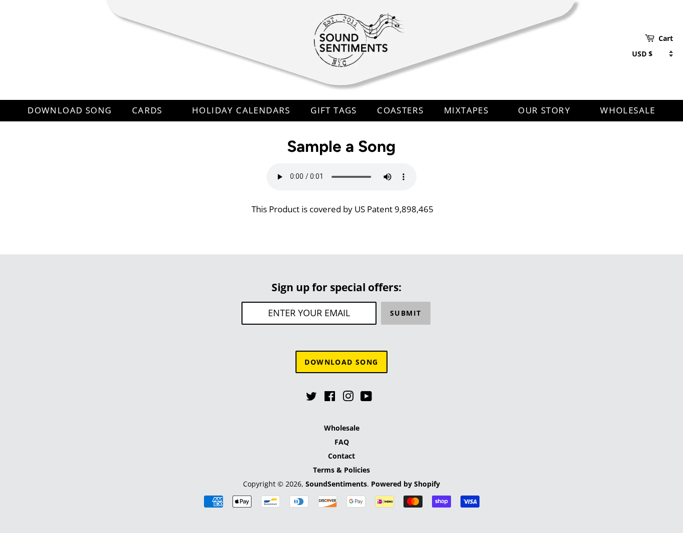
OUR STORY (545, 110)
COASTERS (400, 110)
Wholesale (342, 428)
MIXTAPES (468, 110)
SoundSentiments (336, 484)
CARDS (148, 110)
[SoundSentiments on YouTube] (366, 398)
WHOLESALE (628, 110)
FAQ (341, 442)
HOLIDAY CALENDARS (241, 110)
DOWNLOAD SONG (70, 110)
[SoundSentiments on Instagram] (348, 398)
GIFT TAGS (333, 110)
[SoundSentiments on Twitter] (311, 398)
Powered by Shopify (405, 484)
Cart (665, 38)
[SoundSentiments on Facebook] (330, 398)
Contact (341, 456)
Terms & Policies (341, 470)
